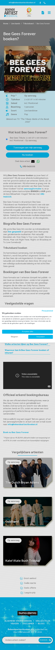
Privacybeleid (47, 310)
